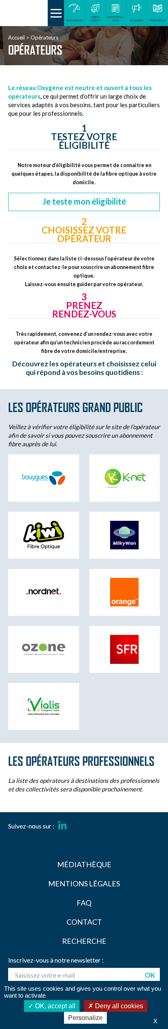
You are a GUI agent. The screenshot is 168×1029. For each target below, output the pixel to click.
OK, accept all (54, 1006)
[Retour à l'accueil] (24, 13)
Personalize (85, 1017)
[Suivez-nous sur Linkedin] (62, 826)
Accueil (16, 37)
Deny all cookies (118, 1006)
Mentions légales (84, 883)
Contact (84, 921)
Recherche (84, 940)
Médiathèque (84, 864)
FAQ (84, 902)
